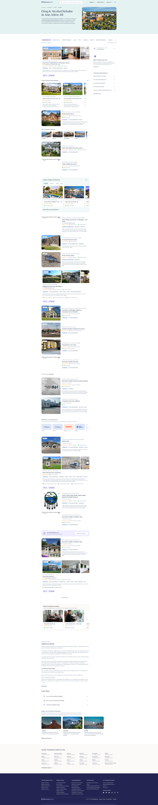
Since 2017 (110, 62)
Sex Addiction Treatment (77, 792)
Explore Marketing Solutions (109, 784)
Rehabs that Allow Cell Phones (62, 793)
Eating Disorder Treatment (77, 782)
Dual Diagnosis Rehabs (76, 789)
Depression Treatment (76, 784)
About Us (105, 785)
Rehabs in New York (45, 785)
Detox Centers (59, 784)
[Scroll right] (115, 40)
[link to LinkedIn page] (106, 792)
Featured (46, 183)
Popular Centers (60, 780)
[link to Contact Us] (103, 792)
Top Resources (90, 780)
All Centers (43, 7)
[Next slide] (88, 53)
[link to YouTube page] (109, 792)
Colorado (65, 730)
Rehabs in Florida (45, 782)
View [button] (44, 75)
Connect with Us (107, 790)
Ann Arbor (51, 374)
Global (61, 183)
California (52, 183)
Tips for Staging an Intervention (93, 787)
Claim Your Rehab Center (108, 782)
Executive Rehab (75, 785)
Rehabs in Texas (44, 787)
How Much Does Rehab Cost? (93, 789)
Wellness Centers (59, 790)
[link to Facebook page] (117, 792)
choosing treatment (61, 652)
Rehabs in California (45, 784)
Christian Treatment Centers (77, 793)
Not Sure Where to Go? (47, 780)
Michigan (55, 7)
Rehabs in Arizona (45, 789)
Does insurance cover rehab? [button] (99, 76)
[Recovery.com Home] (47, 2)
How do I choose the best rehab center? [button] (102, 90)
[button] (50, 42)
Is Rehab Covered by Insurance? (93, 785)
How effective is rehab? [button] (98, 86)
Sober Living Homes (60, 787)
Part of (51, 64)
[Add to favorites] (87, 48)
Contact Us (105, 787)
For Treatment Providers (108, 780)
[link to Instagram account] (114, 792)
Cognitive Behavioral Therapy (62, 785)
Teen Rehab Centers (76, 787)
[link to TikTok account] (112, 792)
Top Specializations (76, 780)
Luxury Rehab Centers (60, 782)
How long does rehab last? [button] (99, 83)
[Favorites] (115, 2)
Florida (57, 183)
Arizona (44, 730)
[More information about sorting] (116, 42)
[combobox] (71, 2)
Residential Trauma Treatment (78, 790)
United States (49, 7)
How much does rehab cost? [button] (99, 79)
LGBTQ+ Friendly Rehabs (61, 789)
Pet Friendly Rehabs (60, 792)
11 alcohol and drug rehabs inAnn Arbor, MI (50, 20)
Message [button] (52, 75)
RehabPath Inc (95, 799)
